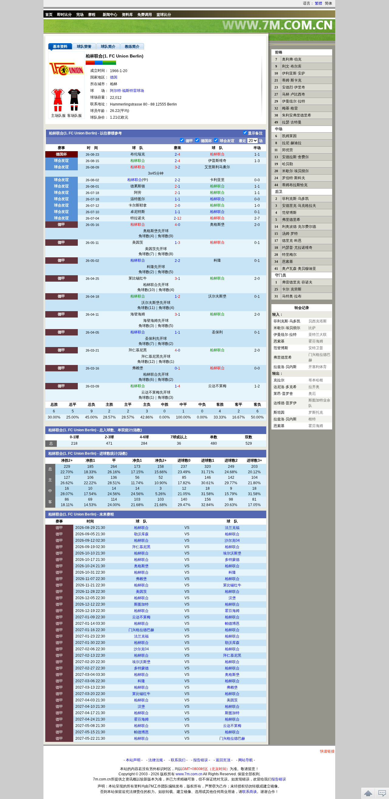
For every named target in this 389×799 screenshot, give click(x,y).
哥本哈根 (315, 380)
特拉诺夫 (137, 218)
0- (177, 368)
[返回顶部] (368, 793)
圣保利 (217, 332)
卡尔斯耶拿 (138, 205)
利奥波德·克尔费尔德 (299, 226)
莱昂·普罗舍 (283, 393)
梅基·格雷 (290, 108)
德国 (113, 77)
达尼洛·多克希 (285, 387)
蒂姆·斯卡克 (291, 80)
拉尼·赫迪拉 (291, 143)
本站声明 (133, 760)
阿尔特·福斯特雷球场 (127, 91)
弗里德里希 (291, 219)
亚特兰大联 (317, 334)
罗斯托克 (315, 412)
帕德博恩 (232, 623)
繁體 (318, 3)
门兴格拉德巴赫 (141, 630)
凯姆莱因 (289, 136)
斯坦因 (279, 412)
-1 (177, 186)
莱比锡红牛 (138, 278)
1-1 (177, 199)
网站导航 (245, 760)
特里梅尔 (289, 254)
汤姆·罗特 (290, 233)
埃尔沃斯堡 (232, 553)
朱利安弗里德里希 (296, 115)
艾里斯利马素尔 (217, 167)
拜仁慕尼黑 (138, 350)
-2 (177, 167)
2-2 (177, 180)
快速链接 (327, 751)
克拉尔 (279, 380)
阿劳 (137, 192)
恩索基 (287, 261)
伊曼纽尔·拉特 (293, 101)
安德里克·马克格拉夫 (299, 205)
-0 (177, 205)
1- (177, 243)
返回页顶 (223, 760)
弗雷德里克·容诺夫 (297, 282)
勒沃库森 (141, 534)
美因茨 (137, 242)
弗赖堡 (137, 368)
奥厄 (312, 393)
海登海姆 (137, 314)
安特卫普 (315, 348)
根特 (312, 419)
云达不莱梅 (217, 386)
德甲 (189, 141)
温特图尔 (137, 199)
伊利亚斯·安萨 (293, 73)
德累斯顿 (137, 186)
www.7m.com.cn (189, 774)
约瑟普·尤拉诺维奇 (297, 247)
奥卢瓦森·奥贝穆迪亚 (299, 268)
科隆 (217, 260)
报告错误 (200, 760)
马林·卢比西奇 (293, 94)
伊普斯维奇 (217, 160)
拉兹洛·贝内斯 (285, 367)
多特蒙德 (232, 560)
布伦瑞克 (137, 154)
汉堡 (232, 598)
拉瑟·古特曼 (291, 122)
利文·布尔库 (291, 66)
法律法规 (155, 760)
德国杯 (206, 141)
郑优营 (287, 150)
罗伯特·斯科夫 (293, 178)
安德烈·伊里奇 (293, 87)
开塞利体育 (317, 367)
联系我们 (178, 760)
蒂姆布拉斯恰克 (295, 185)
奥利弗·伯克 (291, 59)
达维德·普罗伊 (285, 403)
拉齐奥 (313, 387)
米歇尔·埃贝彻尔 (295, 171)
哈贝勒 (287, 164)
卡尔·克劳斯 (291, 289)
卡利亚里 (217, 180)
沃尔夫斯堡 (217, 296)
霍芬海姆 (232, 611)
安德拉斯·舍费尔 (295, 157)
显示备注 (255, 133)
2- (177, 154)
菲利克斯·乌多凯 (295, 198)
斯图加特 (141, 604)
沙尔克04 (232, 540)
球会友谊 (226, 141)
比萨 (312, 328)
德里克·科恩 (291, 240)
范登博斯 (289, 212)
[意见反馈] (382, 793)
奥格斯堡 (217, 224)
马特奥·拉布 (291, 296)
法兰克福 (232, 528)
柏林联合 (217, 154)
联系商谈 (249, 792)
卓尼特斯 (137, 212)
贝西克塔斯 (317, 321)
